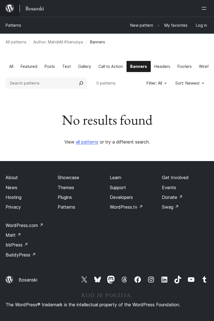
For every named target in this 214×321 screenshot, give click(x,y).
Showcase (68, 177)
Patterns (13, 25)
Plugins (65, 197)
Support (118, 187)
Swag (170, 207)
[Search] (81, 83)
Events (169, 187)
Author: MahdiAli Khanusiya (58, 41)
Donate (172, 197)
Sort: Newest (187, 83)
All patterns (16, 41)
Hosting (13, 197)
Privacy (13, 207)
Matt (13, 235)
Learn (115, 177)
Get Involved (175, 177)
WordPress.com (24, 225)
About (12, 177)
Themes (66, 187)
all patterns (87, 142)
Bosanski (28, 280)
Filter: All (154, 83)
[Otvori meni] (205, 8)
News (11, 187)
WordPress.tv (126, 207)
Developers (121, 197)
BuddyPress (21, 255)
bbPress (17, 245)
